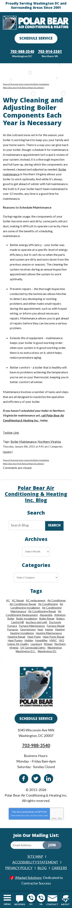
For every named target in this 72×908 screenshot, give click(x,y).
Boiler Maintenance (23, 441)
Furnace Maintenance (32, 625)
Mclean (48, 644)
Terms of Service (38, 815)
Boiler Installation (26, 618)
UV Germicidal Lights (33, 647)
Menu (7, 904)
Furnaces (12, 629)
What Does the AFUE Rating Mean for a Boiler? (23, 87)
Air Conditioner (56, 600)
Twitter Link (11, 432)
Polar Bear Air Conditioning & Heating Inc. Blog (36, 494)
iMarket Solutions (28, 878)
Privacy (54, 818)
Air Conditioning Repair (42, 611)
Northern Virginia (49, 441)
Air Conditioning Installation (36, 605)
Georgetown (28, 629)
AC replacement (36, 600)
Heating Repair (17, 636)
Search (54, 526)
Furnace (12, 625)
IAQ (61, 640)
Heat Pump (34, 636)
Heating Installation (22, 633)
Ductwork (55, 622)
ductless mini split (36, 622)
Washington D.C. (26, 651)
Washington (54, 647)
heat (40, 629)
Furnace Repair (56, 625)
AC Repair (18, 600)
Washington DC (47, 651)
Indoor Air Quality (18, 644)
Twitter (36, 778)
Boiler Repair (47, 618)
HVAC (53, 640)
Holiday (29, 640)
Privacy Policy (25, 815)
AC (8, 600)
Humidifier (41, 640)
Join (52, 845)
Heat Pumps (15, 640)
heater (49, 629)
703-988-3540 (31, 898)
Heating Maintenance (49, 633)
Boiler (10, 618)
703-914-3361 (41, 898)
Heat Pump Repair (54, 636)
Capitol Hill (17, 622)
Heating (7, 451)
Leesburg (36, 644)
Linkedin (48, 778)
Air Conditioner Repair (23, 604)
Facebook (23, 778)
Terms (60, 818)
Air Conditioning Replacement (34, 613)
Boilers (60, 618)
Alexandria (46, 614)
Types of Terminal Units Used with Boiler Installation (26, 84)
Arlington (60, 614)
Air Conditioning (48, 604)
